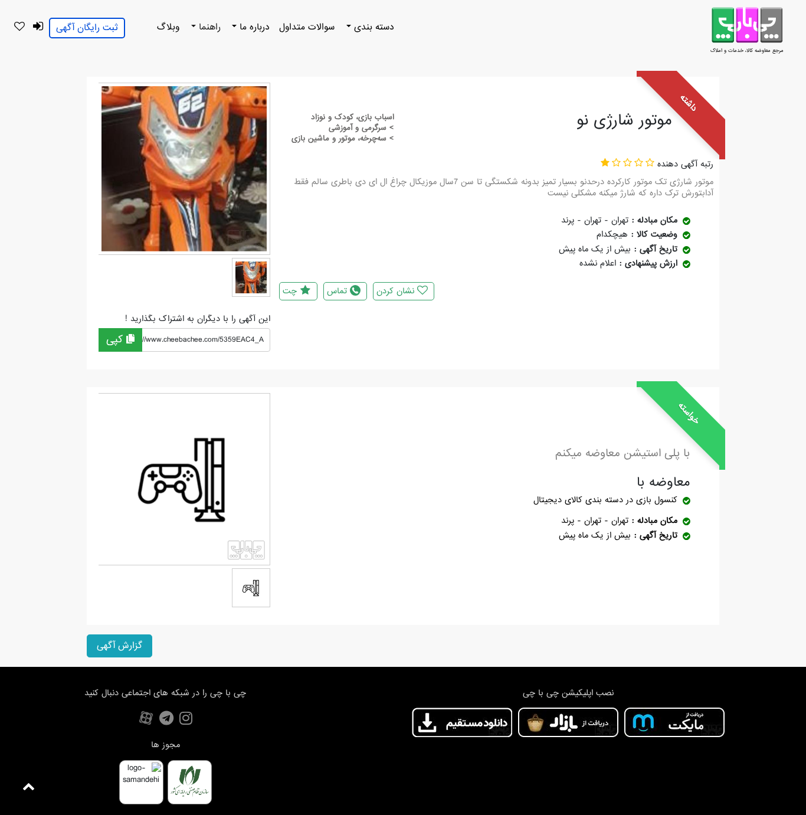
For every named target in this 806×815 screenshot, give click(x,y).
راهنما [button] (208, 27)
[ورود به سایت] (38, 27)
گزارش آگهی (119, 646)
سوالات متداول (307, 27)
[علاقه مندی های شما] (19, 27)
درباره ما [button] (253, 27)
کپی (116, 340)
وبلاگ (168, 27)
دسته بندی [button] (372, 27)
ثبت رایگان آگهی (87, 28)
